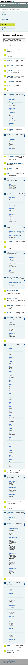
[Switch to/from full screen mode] (19, 3)
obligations (13, 118)
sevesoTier (13, 553)
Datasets (4, 14)
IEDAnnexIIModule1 (11, 277)
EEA (8, 1)
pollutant (13, 270)
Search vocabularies (8, 45)
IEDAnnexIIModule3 (11, 290)
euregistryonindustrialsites (11, 163)
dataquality (10, 129)
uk (11, 463)
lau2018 (9, 470)
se (11, 450)
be (11, 352)
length (12, 610)
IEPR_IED (10, 305)
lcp (8, 476)
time (12, 628)
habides (9, 241)
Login (17, 3)
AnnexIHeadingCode (13, 282)
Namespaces (5, 29)
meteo (12, 616)
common (9, 89)
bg (11, 357)
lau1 (8, 341)
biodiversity (10, 81)
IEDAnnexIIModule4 (11, 298)
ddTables (13, 108)
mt (11, 428)
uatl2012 (13, 333)
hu (11, 402)
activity (12, 139)
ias (8, 246)
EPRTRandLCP (11, 156)
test (8, 579)
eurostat (9, 168)
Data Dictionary (12, 9)
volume (13, 639)
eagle (12, 327)
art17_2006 (10, 65)
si (11, 455)
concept (13, 197)
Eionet (7, 9)
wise (8, 645)
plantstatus (13, 487)
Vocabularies (5, 24)
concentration (13, 598)
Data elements (5, 19)
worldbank (10, 650)
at (11, 348)
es (11, 388)
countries (13, 184)
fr (11, 397)
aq (8, 49)
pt (11, 441)
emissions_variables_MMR (13, 231)
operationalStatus (13, 528)
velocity (13, 633)
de (11, 371)
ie (11, 406)
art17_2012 (10, 71)
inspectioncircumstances (13, 263)
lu (11, 419)
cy (11, 361)
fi (11, 393)
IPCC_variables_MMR (13, 235)
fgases (9, 179)
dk (11, 375)
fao (8, 173)
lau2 (8, 344)
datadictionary (11, 94)
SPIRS (12, 561)
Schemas (4, 22)
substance (13, 568)
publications (10, 512)
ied (8, 252)
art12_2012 (10, 55)
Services (4, 27)
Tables (3, 17)
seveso (9, 523)
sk (11, 459)
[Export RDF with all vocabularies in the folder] (24, 96)
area (12, 593)
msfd (8, 501)
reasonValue (13, 537)
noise (8, 507)
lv (11, 424)
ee (11, 380)
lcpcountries (13, 481)
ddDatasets (13, 103)
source (12, 208)
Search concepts (19, 45)
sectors (13, 494)
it (11, 411)
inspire (9, 312)
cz (11, 366)
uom (8, 582)
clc (12, 322)
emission (13, 605)
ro (11, 446)
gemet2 (9, 193)
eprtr (8, 134)
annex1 (12, 257)
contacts (13, 99)
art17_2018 (10, 76)
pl (11, 437)
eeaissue (13, 112)
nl (11, 433)
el (11, 384)
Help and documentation (7, 11)
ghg (8, 226)
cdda (8, 85)
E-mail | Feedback (6, 660)
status (12, 123)
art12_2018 (10, 60)
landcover (10, 317)
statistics (13, 621)
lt (11, 415)
